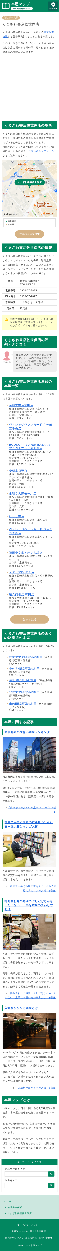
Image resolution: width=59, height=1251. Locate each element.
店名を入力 (11, 1180)
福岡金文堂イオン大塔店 (25, 552)
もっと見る (29, 619)
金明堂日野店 (18, 470)
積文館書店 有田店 (21, 594)
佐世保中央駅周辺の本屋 (25, 657)
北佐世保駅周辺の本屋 (24, 692)
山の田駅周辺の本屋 (22, 703)
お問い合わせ (45, 1237)
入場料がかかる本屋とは (21, 1008)
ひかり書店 (16, 516)
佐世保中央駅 (11, 17)
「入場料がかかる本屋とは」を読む (35, 1087)
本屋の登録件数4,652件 (21, 9)
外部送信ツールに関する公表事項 (29, 1231)
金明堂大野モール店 (22, 493)
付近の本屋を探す (29, 234)
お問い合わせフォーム (41, 151)
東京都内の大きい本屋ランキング (27, 732)
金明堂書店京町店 (21, 405)
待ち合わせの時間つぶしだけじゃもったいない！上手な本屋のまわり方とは (29, 905)
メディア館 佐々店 (21, 572)
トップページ (10, 1201)
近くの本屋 (53, 8)
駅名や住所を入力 (15, 1169)
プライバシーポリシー (28, 1225)
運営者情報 (31, 1237)
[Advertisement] (29, 86)
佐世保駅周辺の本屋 (22, 680)
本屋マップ (20, 4)
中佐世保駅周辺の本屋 (24, 668)
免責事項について (14, 1237)
